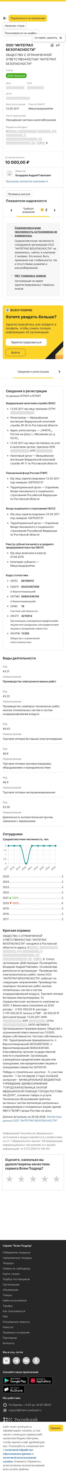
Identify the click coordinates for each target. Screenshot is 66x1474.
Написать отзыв (15, 25)
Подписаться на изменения (28, 18)
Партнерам (10, 1337)
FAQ (5, 1316)
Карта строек (11, 1273)
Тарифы (8, 1305)
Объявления (10, 1289)
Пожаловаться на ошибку (21, 33)
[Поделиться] (58, 45)
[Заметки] (52, 45)
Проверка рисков (19, 194)
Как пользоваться (14, 1311)
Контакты (8, 1343)
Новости (8, 1327)
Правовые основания (16, 1332)
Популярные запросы (16, 1321)
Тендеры (8, 1263)
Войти (15, 352)
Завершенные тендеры (17, 1257)
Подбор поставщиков (16, 1279)
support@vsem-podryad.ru (25, 1410)
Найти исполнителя (15, 1300)
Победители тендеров (16, 1252)
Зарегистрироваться (26, 342)
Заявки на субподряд (16, 1268)
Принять (56, 1428)
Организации (11, 1284)
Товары (7, 1295)
